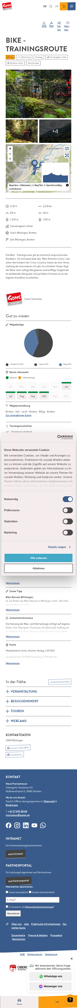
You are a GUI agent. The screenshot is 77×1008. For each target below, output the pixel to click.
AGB (22, 954)
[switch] (68, 510)
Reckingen (12, 805)
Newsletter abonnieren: (19, 887)
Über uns (16, 924)
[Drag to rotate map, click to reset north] (10, 159)
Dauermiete (18, 935)
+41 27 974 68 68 (17, 811)
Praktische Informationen (46, 924)
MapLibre (13, 185)
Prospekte (56, 935)
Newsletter (18, 939)
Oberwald (49, 801)
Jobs (26, 924)
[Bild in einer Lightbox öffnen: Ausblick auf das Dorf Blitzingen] (55, 131)
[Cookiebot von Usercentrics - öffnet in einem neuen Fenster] (57, 437)
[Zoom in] (10, 148)
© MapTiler (37, 185)
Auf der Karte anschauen (60, 681)
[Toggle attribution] (67, 185)
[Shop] (64, 6)
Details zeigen (57, 546)
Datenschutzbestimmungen (39, 906)
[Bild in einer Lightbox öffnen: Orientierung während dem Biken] (22, 131)
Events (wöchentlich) (43, 892)
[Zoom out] (10, 153)
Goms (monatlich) (18, 892)
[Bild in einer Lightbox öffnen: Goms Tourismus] (14, 299)
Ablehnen (39, 568)
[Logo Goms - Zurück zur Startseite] (7, 6)
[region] (38, 168)
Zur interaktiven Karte (18, 415)
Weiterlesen (13, 583)
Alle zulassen (38, 557)
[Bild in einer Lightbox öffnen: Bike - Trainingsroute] (38, 94)
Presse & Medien (38, 935)
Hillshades (25, 185)
